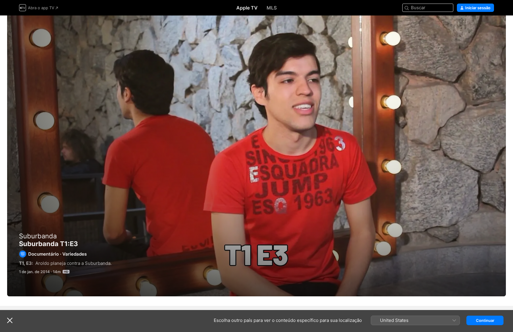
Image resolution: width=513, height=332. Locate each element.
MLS (272, 8)
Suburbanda (38, 236)
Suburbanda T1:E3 (256, 155)
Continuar (485, 320)
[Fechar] (9, 320)
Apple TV (247, 8)
